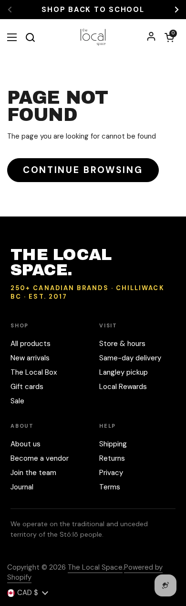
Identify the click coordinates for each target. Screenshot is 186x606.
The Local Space (95, 567)
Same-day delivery (130, 358)
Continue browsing (83, 170)
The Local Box (33, 372)
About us (25, 444)
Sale (17, 401)
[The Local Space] (93, 37)
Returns (112, 458)
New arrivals (30, 358)
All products (30, 343)
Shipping (113, 444)
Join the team (33, 472)
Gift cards (26, 386)
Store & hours (122, 343)
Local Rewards (123, 386)
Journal (21, 487)
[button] (169, 37)
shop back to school (92, 9)
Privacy (111, 472)
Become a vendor (39, 458)
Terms (109, 487)
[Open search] (30, 37)
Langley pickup (123, 372)
